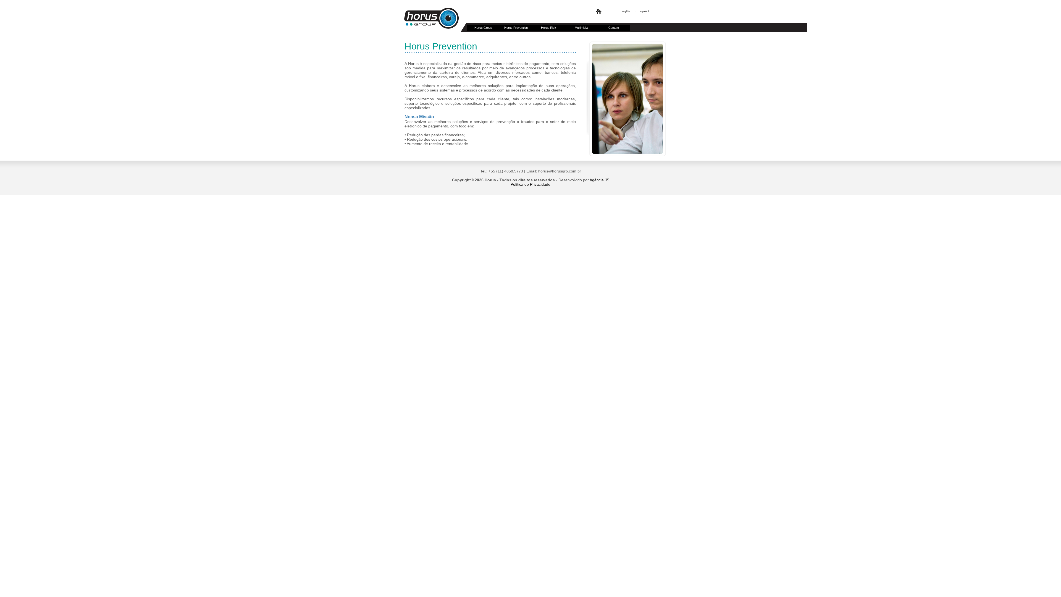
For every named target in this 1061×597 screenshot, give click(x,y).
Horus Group (483, 27)
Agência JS (599, 180)
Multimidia (581, 27)
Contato (613, 27)
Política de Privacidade (530, 184)
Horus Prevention (516, 27)
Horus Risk (548, 27)
